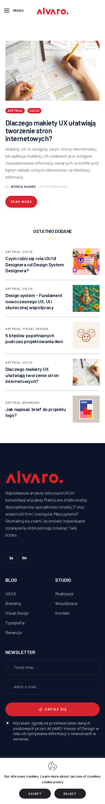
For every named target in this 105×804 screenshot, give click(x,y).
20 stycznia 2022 (53, 187)
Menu (18, 11)
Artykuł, (14, 252)
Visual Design (35, 329)
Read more (21, 202)
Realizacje (64, 593)
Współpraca (66, 603)
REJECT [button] (70, 793)
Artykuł (15, 111)
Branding (31, 403)
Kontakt (62, 612)
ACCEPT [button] (35, 793)
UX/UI (35, 111)
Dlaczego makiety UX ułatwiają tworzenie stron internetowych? (50, 130)
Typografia (14, 622)
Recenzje (13, 632)
